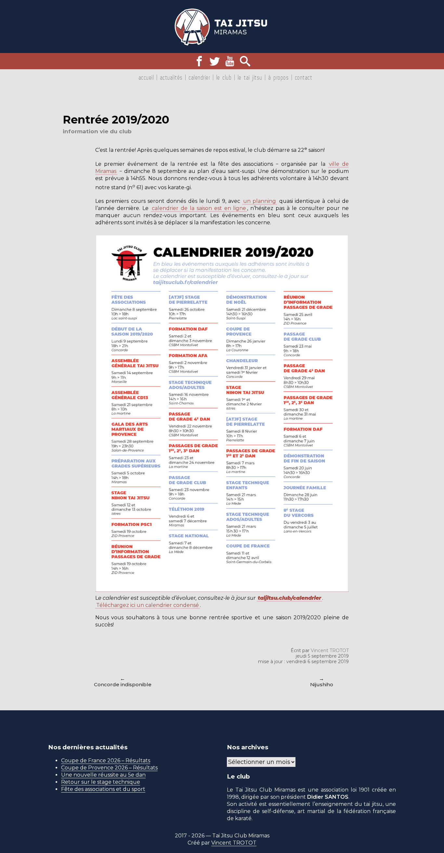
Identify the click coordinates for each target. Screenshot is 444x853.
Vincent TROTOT (330, 650)
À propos (278, 77)
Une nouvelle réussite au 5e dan (103, 775)
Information (80, 131)
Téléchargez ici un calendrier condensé (147, 605)
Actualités (171, 77)
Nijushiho (321, 684)
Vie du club (116, 131)
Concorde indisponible (122, 684)
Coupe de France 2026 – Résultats (105, 760)
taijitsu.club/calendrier (289, 598)
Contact (303, 77)
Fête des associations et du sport (103, 789)
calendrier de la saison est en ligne (199, 208)
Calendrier (199, 77)
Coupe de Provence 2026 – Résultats (109, 768)
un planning (259, 201)
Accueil (146, 77)
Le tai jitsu (250, 77)
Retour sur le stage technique (100, 782)
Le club (224, 77)
